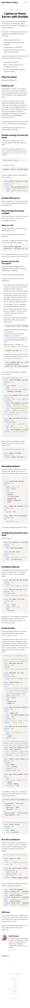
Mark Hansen (14, 936)
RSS (15, 980)
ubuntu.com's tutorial (19, 123)
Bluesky (15, 993)
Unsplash (15, 991)
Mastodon (15, 987)
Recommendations (15, 989)
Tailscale (7, 570)
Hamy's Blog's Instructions (16, 274)
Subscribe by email (15, 978)
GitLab (15, 982)
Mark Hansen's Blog (9, 2)
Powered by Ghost (15, 998)
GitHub (15, 985)
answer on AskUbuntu (15, 149)
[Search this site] (24, 2)
